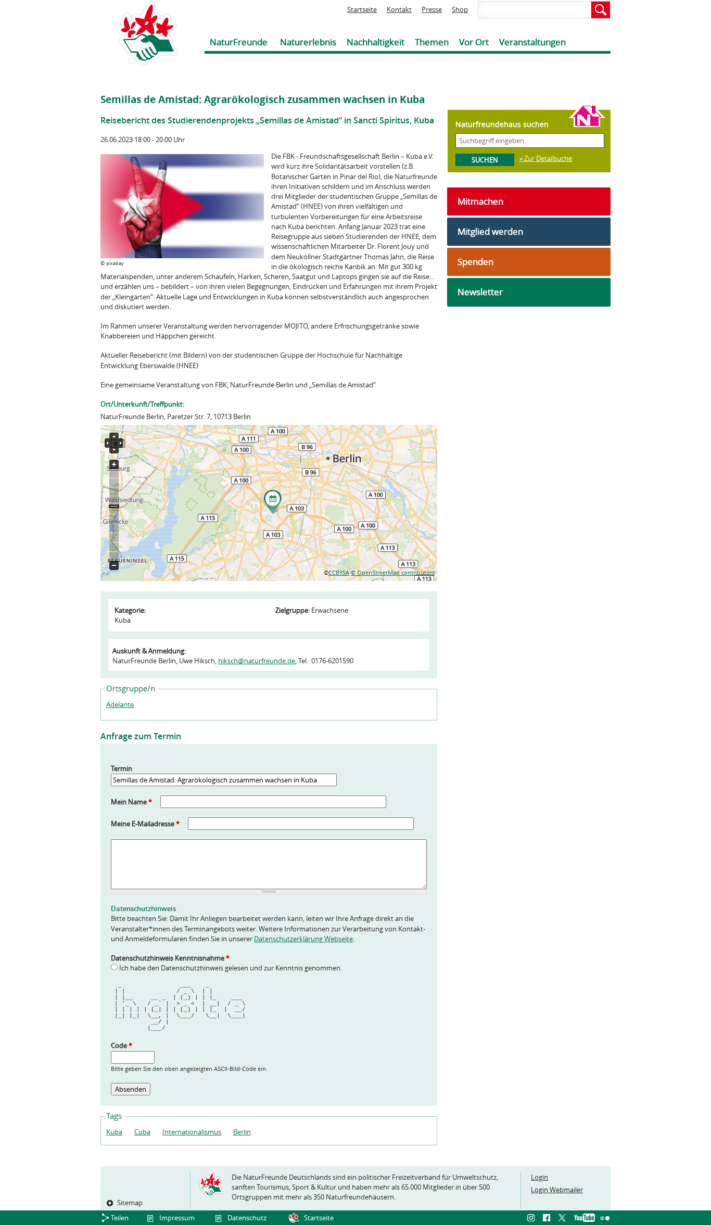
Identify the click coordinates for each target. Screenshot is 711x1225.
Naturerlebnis (308, 42)
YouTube (584, 1218)
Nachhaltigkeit (375, 42)
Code (121, 1045)
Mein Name (131, 801)
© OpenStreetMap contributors (393, 572)
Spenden (475, 262)
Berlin (242, 1131)
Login (539, 1177)
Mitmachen (480, 201)
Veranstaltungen (532, 42)
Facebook (548, 1218)
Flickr (605, 1218)
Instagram (532, 1218)
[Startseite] (139, 32)
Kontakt (399, 9)
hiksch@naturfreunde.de (256, 660)
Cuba (142, 1131)
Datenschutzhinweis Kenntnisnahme (170, 958)
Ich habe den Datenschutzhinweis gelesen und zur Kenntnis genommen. (230, 968)
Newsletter (480, 292)
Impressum (177, 1217)
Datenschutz (246, 1217)
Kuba (114, 1131)
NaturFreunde (239, 42)
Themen (432, 42)
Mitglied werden (490, 231)
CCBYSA (338, 572)
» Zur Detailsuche (545, 158)
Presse (432, 9)
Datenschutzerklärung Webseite (303, 938)
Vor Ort (474, 42)
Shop (460, 9)
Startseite (362, 9)
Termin (121, 768)
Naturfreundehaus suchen (502, 124)
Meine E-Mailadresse (145, 823)
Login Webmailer (557, 1189)
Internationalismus (191, 1131)
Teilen (120, 1217)
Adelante (120, 704)
